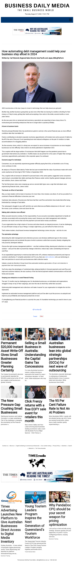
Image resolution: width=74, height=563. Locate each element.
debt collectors (50, 257)
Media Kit (31, 448)
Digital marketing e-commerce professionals (27, 445)
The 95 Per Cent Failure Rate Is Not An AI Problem (59, 406)
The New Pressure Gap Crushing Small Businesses (11, 406)
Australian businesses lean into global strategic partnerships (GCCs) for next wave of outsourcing (60, 356)
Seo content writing (46, 445)
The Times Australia (40, 448)
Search (70, 445)
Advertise (64, 445)
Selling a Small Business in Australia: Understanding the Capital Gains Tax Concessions (35, 354)
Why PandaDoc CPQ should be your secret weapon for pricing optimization (60, 515)
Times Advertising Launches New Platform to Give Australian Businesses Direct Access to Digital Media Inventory (11, 524)
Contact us (5, 445)
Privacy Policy (56, 445)
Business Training (5, 555)
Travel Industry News (30, 551)
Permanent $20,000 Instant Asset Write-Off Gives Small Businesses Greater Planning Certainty (12, 356)
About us (12, 445)
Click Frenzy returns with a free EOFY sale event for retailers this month (35, 411)
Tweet (35, 316)
